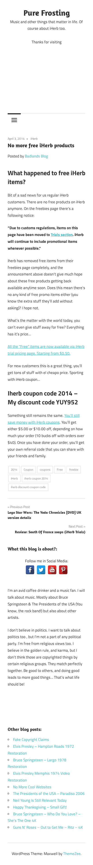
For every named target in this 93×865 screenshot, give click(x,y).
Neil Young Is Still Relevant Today (40, 800)
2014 (14, 469)
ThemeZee (72, 854)
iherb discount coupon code (28, 487)
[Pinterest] (63, 569)
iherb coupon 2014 (36, 478)
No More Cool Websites (32, 787)
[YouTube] (52, 569)
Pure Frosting (46, 12)
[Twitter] (41, 569)
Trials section (62, 235)
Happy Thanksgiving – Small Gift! (40, 807)
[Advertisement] (46, 75)
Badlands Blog (36, 156)
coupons (45, 469)
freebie (73, 469)
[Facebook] (30, 569)
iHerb (33, 138)
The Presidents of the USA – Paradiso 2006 (49, 793)
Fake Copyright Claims (31, 739)
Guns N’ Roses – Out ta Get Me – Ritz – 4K (48, 827)
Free (60, 469)
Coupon (28, 469)
